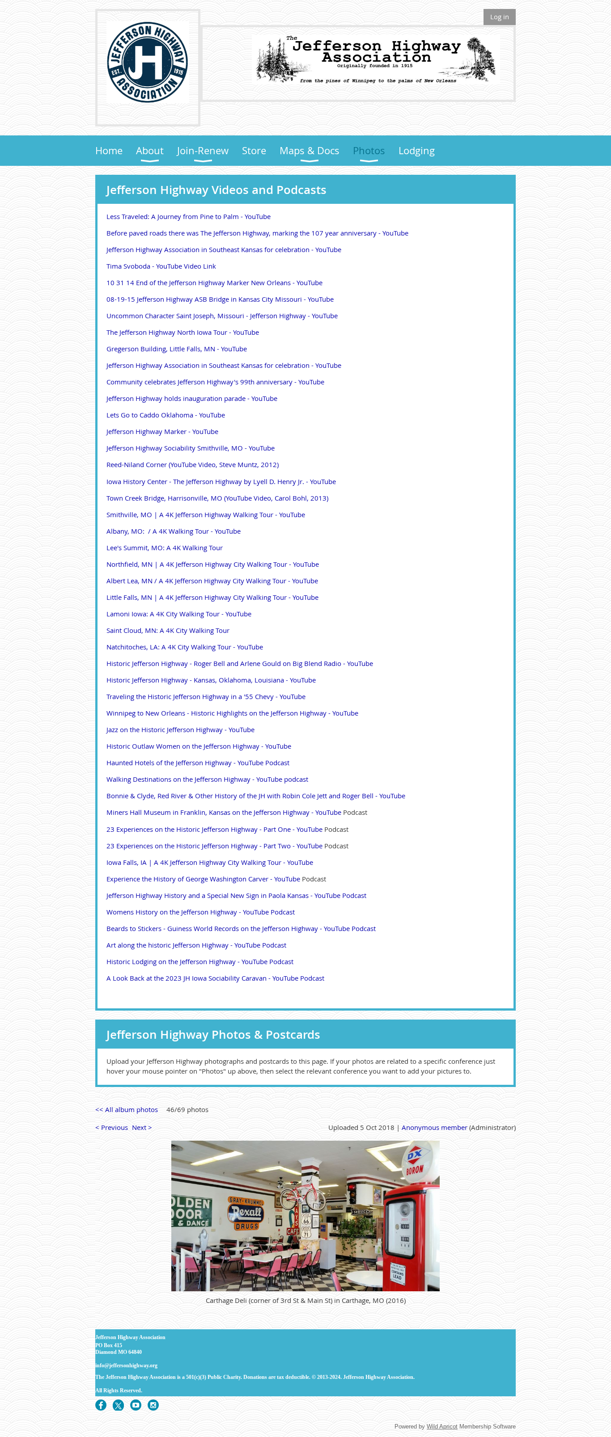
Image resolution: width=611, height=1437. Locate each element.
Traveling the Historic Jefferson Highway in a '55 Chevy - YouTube (206, 696)
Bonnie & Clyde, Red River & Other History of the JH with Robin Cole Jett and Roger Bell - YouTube (255, 795)
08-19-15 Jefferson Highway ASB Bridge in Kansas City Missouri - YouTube (220, 299)
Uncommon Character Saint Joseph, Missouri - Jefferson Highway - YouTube (222, 315)
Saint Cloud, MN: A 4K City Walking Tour (167, 630)
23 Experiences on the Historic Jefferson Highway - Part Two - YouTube (214, 845)
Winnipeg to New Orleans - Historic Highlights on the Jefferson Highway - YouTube (232, 712)
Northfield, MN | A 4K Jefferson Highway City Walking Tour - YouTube (212, 564)
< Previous (111, 1127)
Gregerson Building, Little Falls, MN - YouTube (176, 348)
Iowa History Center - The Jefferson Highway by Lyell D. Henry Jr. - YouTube (221, 481)
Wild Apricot (442, 1426)
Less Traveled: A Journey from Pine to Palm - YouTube (188, 216)
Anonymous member (434, 1127)
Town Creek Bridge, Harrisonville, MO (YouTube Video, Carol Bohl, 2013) (217, 497)
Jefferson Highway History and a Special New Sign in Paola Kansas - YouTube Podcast (236, 895)
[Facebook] (100, 1405)
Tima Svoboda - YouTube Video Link (161, 265)
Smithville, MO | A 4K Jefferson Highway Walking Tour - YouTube (205, 514)
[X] (118, 1405)
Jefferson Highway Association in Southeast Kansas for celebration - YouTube (223, 249)
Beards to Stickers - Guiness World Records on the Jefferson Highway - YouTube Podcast (241, 928)
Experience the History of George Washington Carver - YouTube (203, 878)
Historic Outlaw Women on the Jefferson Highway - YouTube (198, 746)
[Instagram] (153, 1405)
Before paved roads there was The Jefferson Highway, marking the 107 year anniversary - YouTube (257, 232)
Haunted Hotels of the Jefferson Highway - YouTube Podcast (197, 762)
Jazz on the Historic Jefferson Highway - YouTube (180, 729)
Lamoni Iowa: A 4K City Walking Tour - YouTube (178, 613)
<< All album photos (126, 1109)
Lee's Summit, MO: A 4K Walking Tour (164, 547)
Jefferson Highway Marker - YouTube (162, 431)
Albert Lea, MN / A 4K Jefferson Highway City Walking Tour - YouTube (212, 580)
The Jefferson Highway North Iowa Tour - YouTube (182, 332)
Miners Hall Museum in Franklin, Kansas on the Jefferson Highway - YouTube (223, 812)
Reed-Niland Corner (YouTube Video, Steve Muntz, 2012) (192, 464)
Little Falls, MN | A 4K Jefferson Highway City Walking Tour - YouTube (212, 597)
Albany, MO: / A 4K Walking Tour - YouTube (173, 531)
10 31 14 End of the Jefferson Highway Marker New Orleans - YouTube (214, 282)
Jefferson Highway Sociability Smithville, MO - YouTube (190, 447)
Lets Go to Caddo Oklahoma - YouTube (165, 414)
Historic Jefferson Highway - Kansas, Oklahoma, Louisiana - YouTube (211, 679)
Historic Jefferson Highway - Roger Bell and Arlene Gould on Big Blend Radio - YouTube (239, 663)
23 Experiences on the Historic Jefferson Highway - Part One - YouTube (214, 829)
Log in (499, 16)
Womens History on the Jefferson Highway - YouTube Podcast (200, 911)
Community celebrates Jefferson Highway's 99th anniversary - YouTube (215, 381)
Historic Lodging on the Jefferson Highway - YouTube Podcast (199, 961)
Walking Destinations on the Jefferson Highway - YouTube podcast (207, 779)
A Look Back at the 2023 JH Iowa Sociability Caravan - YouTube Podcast (215, 977)
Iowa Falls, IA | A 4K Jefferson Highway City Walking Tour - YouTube (209, 862)
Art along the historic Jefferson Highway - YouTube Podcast (196, 944)
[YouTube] (135, 1405)
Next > (142, 1127)
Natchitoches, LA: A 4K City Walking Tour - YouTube (184, 646)
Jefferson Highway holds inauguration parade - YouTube (191, 398)
